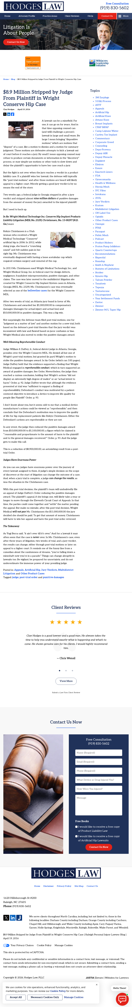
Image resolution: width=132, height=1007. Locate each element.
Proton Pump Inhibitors (107, 246)
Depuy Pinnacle (103, 157)
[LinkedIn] (13, 918)
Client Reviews (72, 16)
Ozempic (100, 224)
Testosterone (102, 291)
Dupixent (100, 161)
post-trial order (29, 577)
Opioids (99, 216)
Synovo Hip (101, 276)
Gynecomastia (103, 179)
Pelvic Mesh (101, 235)
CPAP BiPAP (102, 127)
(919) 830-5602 (114, 8)
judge (15, 577)
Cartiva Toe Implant (106, 134)
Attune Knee (102, 120)
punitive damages (53, 577)
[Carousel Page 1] (59, 670)
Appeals (19, 570)
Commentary (102, 138)
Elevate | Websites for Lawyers (107, 977)
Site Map (79, 886)
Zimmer (99, 306)
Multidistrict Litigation (107, 209)
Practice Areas (50, 16)
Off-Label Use (102, 213)
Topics (95, 91)
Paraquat (100, 231)
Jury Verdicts (49, 570)
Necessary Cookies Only (45, 997)
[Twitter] (6, 918)
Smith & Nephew (104, 265)
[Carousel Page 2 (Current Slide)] (66, 670)
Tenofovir (100, 283)
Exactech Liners (104, 172)
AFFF (98, 105)
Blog (13, 79)
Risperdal (100, 257)
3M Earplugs (102, 97)
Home (7, 16)
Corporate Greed (104, 142)
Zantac (99, 302)
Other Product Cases (32, 573)
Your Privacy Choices (22, 945)
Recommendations (105, 254)
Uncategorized (103, 294)
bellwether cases (37, 290)
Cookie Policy (44, 945)
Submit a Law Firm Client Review (66, 692)
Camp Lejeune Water (106, 131)
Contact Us (107, 16)
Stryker (99, 272)
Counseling (101, 146)
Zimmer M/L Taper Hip (108, 309)
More (125, 16)
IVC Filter (100, 190)
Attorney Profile (27, 16)
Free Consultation (117, 3)
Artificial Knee (103, 116)
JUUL (98, 198)
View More (66, 681)
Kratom (99, 205)
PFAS (98, 227)
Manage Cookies (64, 945)
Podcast (99, 239)
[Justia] (19, 918)
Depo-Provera (103, 149)
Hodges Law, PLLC (34, 977)
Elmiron (99, 164)
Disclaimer (48, 886)
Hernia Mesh (102, 187)
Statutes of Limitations (107, 268)
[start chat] (122, 999)
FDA (97, 175)
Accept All (16, 997)
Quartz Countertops (106, 250)
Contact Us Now (16, 42)
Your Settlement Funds (107, 298)
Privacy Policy (64, 886)
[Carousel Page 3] (72, 670)
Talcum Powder (103, 280)
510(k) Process (103, 101)
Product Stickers (104, 242)
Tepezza (99, 287)
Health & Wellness (105, 183)
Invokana (100, 194)
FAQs (90, 16)
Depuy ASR (101, 153)
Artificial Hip (32, 570)
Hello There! (119, 988)
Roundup (100, 261)
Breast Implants (104, 123)
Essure (98, 168)
